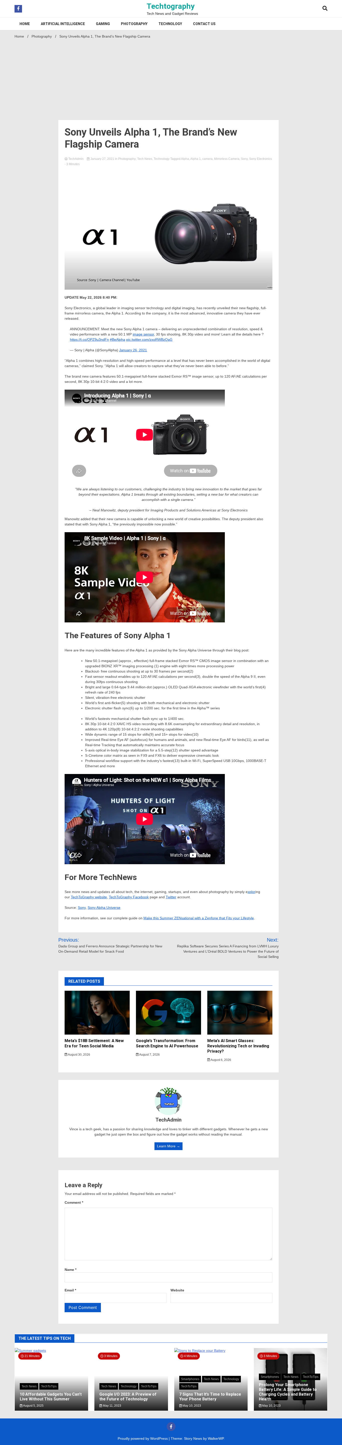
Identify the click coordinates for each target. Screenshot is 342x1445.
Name (70, 1270)
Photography (134, 24)
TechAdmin (76, 159)
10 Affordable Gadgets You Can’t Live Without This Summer (51, 1396)
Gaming (103, 24)
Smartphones (190, 1379)
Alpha (185, 159)
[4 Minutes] (211, 1351)
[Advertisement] (171, 78)
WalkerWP (216, 1438)
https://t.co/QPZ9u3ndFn (89, 340)
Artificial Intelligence (63, 24)
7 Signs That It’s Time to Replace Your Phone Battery (210, 1396)
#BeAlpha (117, 340)
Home (25, 24)
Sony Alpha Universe (104, 908)
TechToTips (49, 1386)
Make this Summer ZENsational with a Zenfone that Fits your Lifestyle (198, 918)
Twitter (171, 897)
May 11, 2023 (111, 1405)
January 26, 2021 (133, 350)
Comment (74, 1202)
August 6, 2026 (220, 1060)
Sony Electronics (260, 159)
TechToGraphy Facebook (129, 897)
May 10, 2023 (191, 1405)
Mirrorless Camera (226, 159)
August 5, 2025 (33, 1405)
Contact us (204, 24)
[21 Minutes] (51, 1351)
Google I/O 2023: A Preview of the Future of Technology (127, 1396)
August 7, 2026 (149, 1054)
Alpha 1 (195, 159)
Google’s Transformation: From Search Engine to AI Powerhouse (167, 1043)
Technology (170, 24)
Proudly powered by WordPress (143, 1438)
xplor (251, 892)
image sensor (143, 334)
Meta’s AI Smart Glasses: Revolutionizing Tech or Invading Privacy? (238, 1046)
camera (207, 159)
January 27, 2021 (102, 159)
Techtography (171, 6)
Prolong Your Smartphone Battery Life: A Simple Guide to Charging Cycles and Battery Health (288, 1392)
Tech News (144, 159)
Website (177, 1290)
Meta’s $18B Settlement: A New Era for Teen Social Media (94, 1043)
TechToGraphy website (89, 897)
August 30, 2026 (78, 1054)
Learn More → (168, 1146)
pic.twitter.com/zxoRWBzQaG (149, 340)
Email (70, 1290)
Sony (244, 159)
